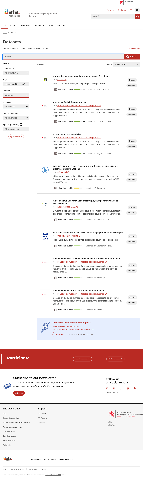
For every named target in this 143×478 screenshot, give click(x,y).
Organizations (25, 25)
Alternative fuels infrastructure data (70, 102)
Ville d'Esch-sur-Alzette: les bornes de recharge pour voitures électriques (88, 232)
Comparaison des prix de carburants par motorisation (78, 290)
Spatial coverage (10, 113)
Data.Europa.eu (50, 459)
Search (137, 16)
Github (127, 388)
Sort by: (109, 64)
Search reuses (134, 49)
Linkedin (114, 388)
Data (4, 25)
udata (110, 422)
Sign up (123, 10)
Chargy (60, 79)
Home (5, 33)
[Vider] (23, 84)
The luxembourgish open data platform (42, 15)
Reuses (13, 25)
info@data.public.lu (112, 392)
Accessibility (33, 469)
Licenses (7, 102)
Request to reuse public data (12, 427)
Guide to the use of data (11, 418)
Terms (5, 469)
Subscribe (19, 393)
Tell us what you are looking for (82, 334)
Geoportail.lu (36, 459)
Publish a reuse (114, 359)
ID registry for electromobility (67, 134)
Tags (5, 79)
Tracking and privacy (18, 469)
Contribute (38, 25)
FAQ (4, 413)
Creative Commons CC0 (53, 475)
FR (131, 10)
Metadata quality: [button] (55, 89)
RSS (134, 388)
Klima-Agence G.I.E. (66, 207)
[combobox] (113, 16)
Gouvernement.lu (66, 459)
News (50, 25)
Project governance (9, 440)
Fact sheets (7, 445)
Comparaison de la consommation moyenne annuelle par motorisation (86, 258)
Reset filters (17, 137)
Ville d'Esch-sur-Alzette (68, 236)
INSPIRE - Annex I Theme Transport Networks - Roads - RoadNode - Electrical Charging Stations (85, 167)
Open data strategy (9, 431)
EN (137, 10)
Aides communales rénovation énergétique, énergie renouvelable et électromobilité (85, 202)
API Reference (42, 418)
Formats (6, 91)
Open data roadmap (9, 436)
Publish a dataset (81, 359)
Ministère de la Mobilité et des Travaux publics (78, 105)
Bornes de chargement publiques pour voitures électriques (81, 76)
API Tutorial (42, 413)
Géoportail (62, 172)
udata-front (111, 425)
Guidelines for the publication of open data (16, 422)
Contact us (61, 25)
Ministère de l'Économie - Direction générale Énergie (81, 262)
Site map (44, 469)
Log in (112, 10)
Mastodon (121, 388)
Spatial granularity (11, 124)
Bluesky (107, 388)
